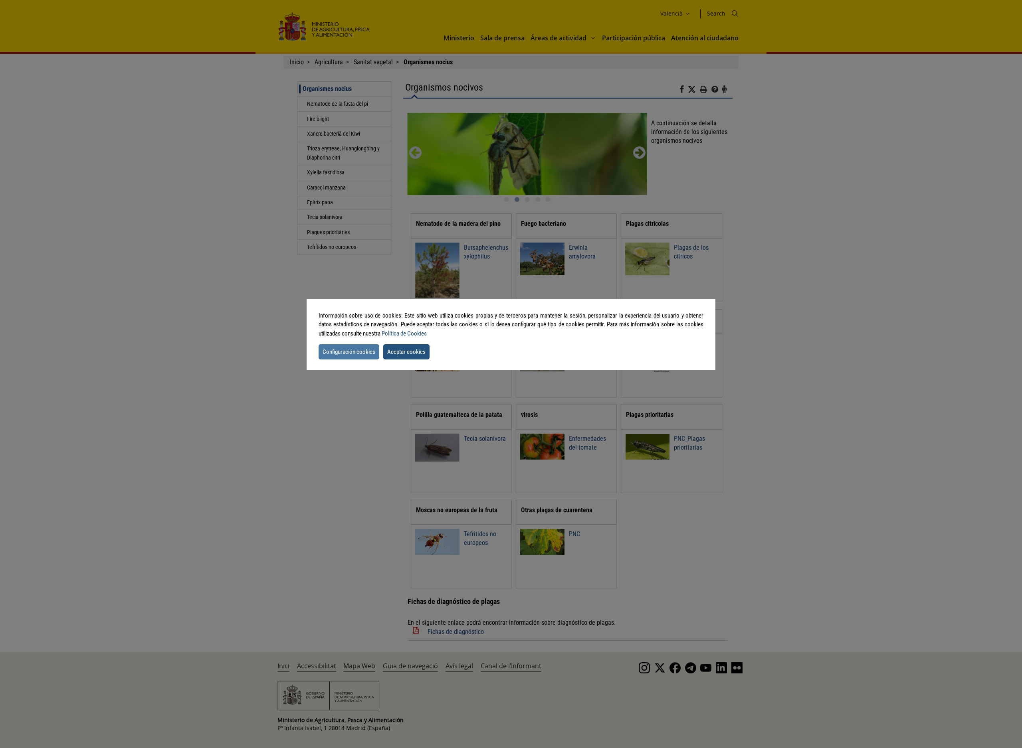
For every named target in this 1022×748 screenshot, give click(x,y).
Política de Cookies (404, 333)
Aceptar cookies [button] (406, 351)
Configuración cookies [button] (349, 351)
